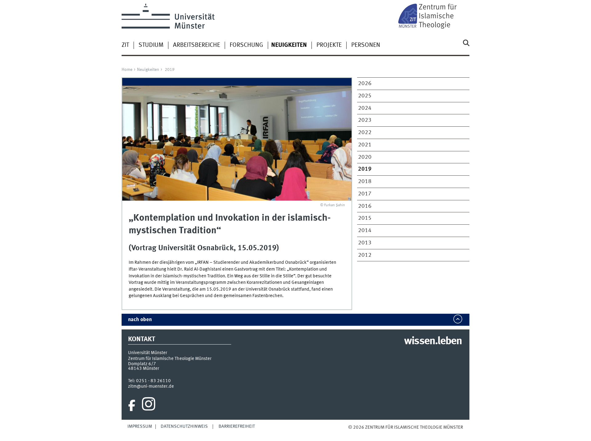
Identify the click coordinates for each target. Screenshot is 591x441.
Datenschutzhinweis (184, 426)
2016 (365, 206)
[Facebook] (131, 405)
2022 (365, 132)
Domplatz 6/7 (142, 363)
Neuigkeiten (148, 69)
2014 (365, 230)
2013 (365, 243)
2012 (365, 255)
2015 (365, 218)
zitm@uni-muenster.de (151, 386)
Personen (365, 45)
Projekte (329, 45)
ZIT (125, 45)
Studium (151, 45)
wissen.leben (433, 341)
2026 (365, 83)
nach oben (140, 319)
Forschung (246, 45)
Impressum (139, 426)
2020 (365, 157)
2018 (365, 181)
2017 (365, 194)
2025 (365, 96)
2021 (365, 145)
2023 (365, 120)
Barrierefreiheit (237, 426)
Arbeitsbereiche (196, 45)
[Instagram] (148, 405)
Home (127, 69)
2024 (365, 108)
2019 (170, 69)
